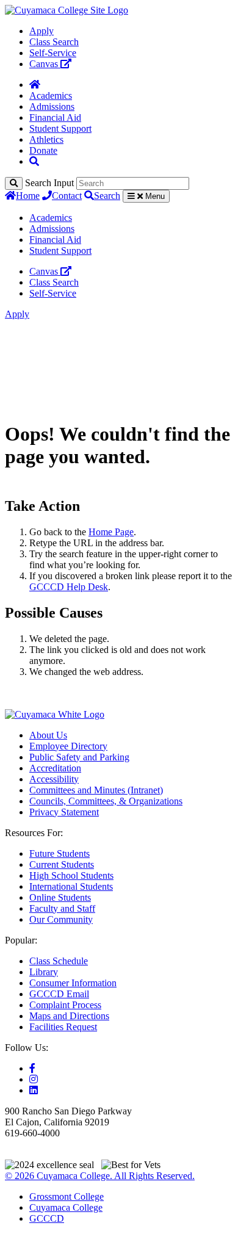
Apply (41, 31)
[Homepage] (34, 84)
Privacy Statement (64, 812)
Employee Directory (68, 746)
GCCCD (46, 1218)
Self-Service (52, 53)
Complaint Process (65, 1005)
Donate (43, 150)
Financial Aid (55, 117)
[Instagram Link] (33, 1079)
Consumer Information (73, 983)
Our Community (61, 919)
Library (43, 972)
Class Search (54, 42)
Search (107, 195)
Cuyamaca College (66, 1207)
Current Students (61, 864)
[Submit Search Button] (14, 183)
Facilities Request (63, 1027)
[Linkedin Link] (33, 1090)
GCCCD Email (59, 994)
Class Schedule (58, 961)
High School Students (71, 875)
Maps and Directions (69, 1016)
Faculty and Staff (62, 908)
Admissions (51, 106)
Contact (67, 195)
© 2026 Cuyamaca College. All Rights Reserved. (100, 1176)
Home (28, 195)
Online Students (60, 897)
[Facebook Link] (32, 1068)
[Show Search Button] (34, 161)
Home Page (111, 532)
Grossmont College (66, 1196)
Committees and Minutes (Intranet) (96, 790)
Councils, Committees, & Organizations (105, 801)
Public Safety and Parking (79, 757)
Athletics (46, 139)
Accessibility (54, 779)
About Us (48, 735)
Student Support (60, 128)
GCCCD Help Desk (68, 587)
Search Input (49, 183)
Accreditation (55, 768)
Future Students (59, 853)
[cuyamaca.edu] (66, 10)
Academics (50, 95)
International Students (71, 886)
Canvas (44, 64)
